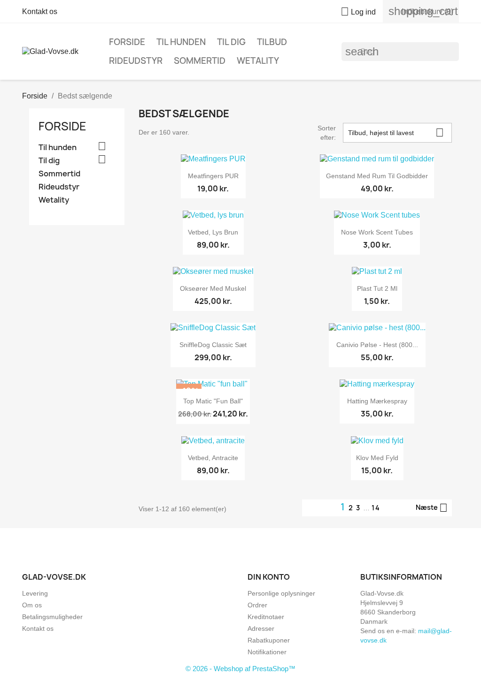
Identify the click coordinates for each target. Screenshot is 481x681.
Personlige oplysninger (281, 593)
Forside (127, 42)
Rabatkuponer (269, 640)
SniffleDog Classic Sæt (213, 344)
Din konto (269, 577)
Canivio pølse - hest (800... (377, 344)
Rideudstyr (136, 61)
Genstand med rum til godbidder (377, 176)
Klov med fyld (377, 458)
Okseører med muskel (213, 288)
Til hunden (181, 42)
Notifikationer (267, 652)
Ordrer (257, 605)
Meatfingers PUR (213, 176)
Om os (32, 605)
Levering (35, 593)
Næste (432, 508)
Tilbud (272, 42)
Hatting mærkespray (377, 401)
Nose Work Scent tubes (377, 232)
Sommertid (199, 61)
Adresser (261, 628)
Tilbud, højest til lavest (396, 132)
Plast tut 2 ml (377, 288)
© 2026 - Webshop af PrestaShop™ (240, 669)
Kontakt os (39, 11)
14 (376, 507)
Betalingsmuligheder (52, 616)
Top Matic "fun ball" (213, 401)
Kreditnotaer (266, 616)
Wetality (258, 61)
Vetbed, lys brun (213, 232)
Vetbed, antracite (213, 458)
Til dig (231, 42)
